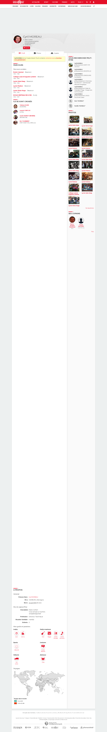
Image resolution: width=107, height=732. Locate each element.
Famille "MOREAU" (79, 106)
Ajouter (27, 48)
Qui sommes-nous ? (20, 718)
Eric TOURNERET (24, 121)
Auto (72, 2)
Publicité (40, 718)
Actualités (36, 2)
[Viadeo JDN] (64, 728)
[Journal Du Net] (37, 728)
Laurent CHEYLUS (25, 110)
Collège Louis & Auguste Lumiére (24, 77)
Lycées (32, 6)
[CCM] (28, 728)
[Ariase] (74, 727)
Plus (80, 2)
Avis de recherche (86, 6)
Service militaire (72, 6)
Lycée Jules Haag (19, 81)
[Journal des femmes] (17, 728)
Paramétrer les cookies (81, 718)
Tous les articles (51, 718)
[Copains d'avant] (55, 728)
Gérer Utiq (89, 718)
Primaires (45, 6)
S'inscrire (15, 6)
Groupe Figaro (51, 719)
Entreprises (61, 6)
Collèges (37, 6)
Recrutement (61, 718)
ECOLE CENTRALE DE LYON (22, 95)
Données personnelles (70, 718)
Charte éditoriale (33, 718)
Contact (45, 718)
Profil (23, 53)
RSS (56, 718)
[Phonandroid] (87, 728)
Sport (46, 2)
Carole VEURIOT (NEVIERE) (27, 116)
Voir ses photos (89, 208)
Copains (56, 53)
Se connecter (24, 6)
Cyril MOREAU (78, 63)
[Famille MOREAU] (71, 106)
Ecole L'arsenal (18, 72)
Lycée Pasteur (18, 86)
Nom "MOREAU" (79, 101)
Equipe (27, 718)
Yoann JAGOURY (81, 225)
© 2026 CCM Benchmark (61, 719)
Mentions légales (43, 719)
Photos (38, 53)
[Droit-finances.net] (45, 728)
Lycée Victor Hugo (19, 90)
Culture (55, 2)
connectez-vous (49, 58)
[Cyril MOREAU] (17, 39)
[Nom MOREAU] (71, 101)
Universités (53, 6)
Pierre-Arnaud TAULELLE (72, 225)
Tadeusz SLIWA (24, 105)
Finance (64, 2)
